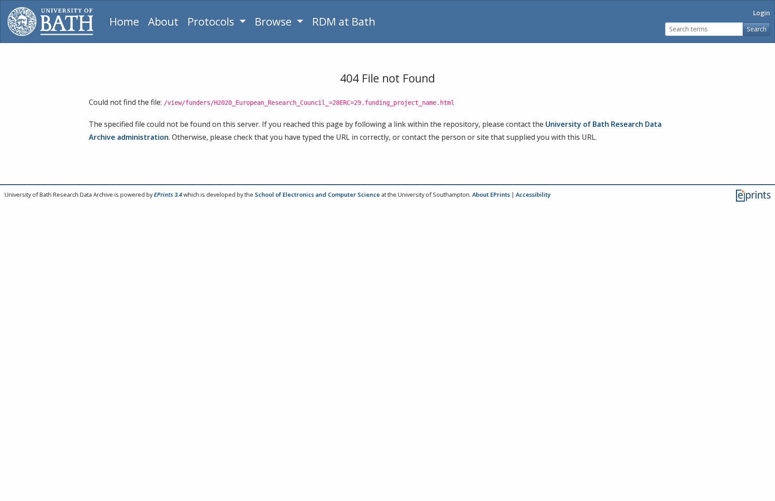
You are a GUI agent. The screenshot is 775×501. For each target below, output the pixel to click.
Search (756, 29)
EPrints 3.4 (168, 194)
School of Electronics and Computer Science (317, 194)
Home (124, 21)
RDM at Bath (343, 21)
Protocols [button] (212, 21)
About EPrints (491, 194)
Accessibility (533, 194)
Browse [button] (274, 21)
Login (761, 13)
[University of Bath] (50, 21)
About (163, 21)
